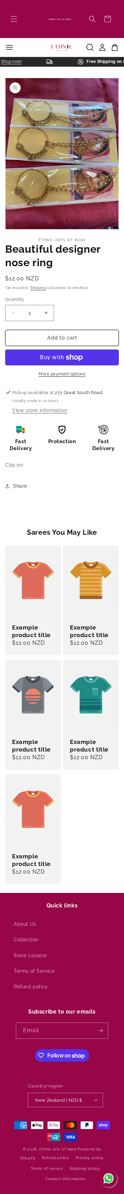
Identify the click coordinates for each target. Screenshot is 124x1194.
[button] (13, 19)
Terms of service (47, 1168)
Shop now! (13, 61)
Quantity (14, 299)
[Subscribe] (100, 1031)
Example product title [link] (31, 631)
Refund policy (31, 986)
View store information (39, 410)
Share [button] (20, 486)
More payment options (62, 374)
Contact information (65, 1179)
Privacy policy (90, 1158)
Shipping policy (85, 1168)
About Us (25, 924)
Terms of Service (34, 971)
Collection (26, 939)
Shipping (38, 288)
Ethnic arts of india (57, 1149)
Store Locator (30, 955)
